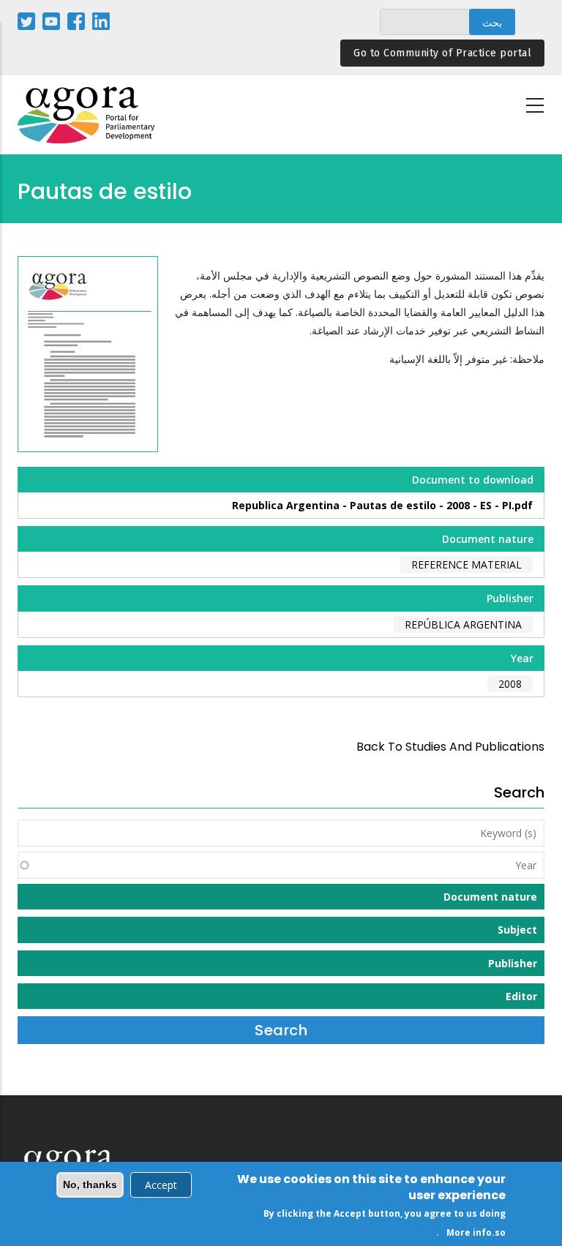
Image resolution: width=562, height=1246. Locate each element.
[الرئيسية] (87, 115)
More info (469, 1232)
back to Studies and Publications (450, 746)
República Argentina (463, 624)
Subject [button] (517, 930)
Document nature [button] (490, 897)
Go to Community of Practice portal (442, 53)
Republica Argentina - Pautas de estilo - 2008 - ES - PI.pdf (382, 505)
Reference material (466, 564)
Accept (161, 1185)
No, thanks (90, 1184)
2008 (510, 684)
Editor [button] (521, 996)
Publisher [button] (512, 963)
